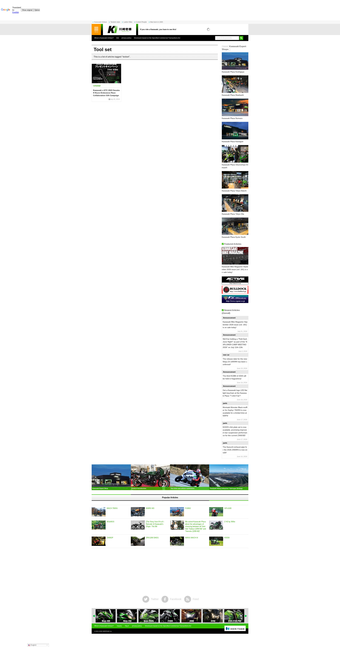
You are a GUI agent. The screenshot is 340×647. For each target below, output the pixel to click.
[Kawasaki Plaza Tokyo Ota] (235, 203)
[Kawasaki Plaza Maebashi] (235, 84)
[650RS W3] (138, 511)
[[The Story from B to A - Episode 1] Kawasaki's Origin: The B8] (138, 525)
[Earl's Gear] (235, 302)
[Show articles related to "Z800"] (191, 615)
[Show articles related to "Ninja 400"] (106, 615)
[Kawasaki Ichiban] (119, 29)
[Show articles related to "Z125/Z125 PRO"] (234, 615)
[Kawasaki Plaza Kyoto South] (235, 226)
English (33, 645)
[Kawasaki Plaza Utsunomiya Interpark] (235, 154)
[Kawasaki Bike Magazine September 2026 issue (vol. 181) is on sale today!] (235, 256)
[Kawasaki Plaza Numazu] (235, 107)
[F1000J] (177, 511)
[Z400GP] (99, 541)
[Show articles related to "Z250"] (213, 615)
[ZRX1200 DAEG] (138, 541)
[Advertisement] (170, 571)
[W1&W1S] (99, 525)
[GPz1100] (216, 511)
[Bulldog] (235, 292)
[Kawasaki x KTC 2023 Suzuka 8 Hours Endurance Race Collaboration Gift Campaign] (106, 73)
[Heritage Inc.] (235, 628)
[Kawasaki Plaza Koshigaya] (235, 61)
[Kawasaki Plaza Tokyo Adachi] (235, 180)
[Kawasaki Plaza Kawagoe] (235, 130)
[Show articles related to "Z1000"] (170, 615)
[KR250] (216, 541)
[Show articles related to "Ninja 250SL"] (148, 615)
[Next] (246, 616)
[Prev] (94, 616)
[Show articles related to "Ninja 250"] (127, 615)
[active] (235, 283)
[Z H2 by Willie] (216, 525)
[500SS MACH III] (177, 541)
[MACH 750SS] (99, 511)
